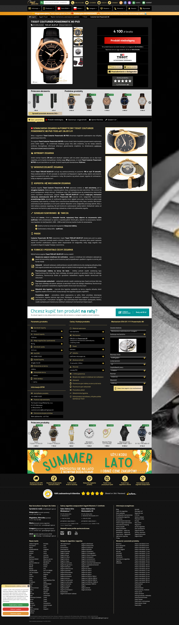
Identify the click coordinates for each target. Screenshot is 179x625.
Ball (30, 555)
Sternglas (46, 589)
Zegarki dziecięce (65, 566)
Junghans (32, 611)
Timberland (46, 595)
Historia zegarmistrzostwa (124, 522)
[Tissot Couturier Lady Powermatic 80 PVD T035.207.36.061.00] (71, 101)
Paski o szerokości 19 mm (142, 566)
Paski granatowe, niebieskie (143, 595)
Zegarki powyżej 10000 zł (88, 584)
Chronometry (64, 547)
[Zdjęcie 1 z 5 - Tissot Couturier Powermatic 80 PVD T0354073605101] (52, 55)
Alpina (31, 547)
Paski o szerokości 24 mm (142, 576)
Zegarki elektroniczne (66, 568)
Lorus (45, 551)
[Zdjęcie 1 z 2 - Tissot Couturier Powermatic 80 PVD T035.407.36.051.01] (126, 140)
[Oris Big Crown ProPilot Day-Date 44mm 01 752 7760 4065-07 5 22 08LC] (142, 432)
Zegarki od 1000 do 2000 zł (89, 578)
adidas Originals (34, 543)
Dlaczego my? (139, 511)
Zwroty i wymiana (140, 532)
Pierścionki (119, 557)
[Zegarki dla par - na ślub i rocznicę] (89, 463)
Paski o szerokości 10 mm (142, 549)
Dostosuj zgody (15, 613)
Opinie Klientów (97, 119)
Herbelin (31, 603)
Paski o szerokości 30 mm (142, 582)
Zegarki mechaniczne (66, 580)
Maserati (46, 557)
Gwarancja (119, 519)
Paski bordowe (139, 588)
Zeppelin (45, 609)
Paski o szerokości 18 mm (142, 565)
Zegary (83, 586)
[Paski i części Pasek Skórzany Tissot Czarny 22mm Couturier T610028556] (53, 101)
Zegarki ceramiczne (66, 563)
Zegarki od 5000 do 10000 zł (89, 582)
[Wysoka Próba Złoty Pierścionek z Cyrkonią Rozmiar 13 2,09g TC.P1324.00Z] (106, 432)
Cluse (30, 578)
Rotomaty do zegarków (123, 559)
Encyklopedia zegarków (123, 517)
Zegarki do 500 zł (86, 574)
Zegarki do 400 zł (86, 572)
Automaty (63, 545)
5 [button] (139, 472)
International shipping (122, 524)
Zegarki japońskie (65, 570)
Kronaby (45, 543)
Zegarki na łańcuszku (66, 582)
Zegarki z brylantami (87, 551)
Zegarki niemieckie (65, 584)
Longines (46, 549)
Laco (44, 545)
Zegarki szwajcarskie (87, 545)
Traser (45, 601)
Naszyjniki (119, 555)
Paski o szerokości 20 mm (142, 568)
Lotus (45, 553)
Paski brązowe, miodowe (142, 589)
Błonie (31, 566)
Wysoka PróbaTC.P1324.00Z (107, 442)
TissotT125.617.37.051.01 (36, 442)
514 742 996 (37, 520)
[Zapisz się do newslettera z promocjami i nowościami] (121, 2)
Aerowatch (32, 545)
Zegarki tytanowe (86, 549)
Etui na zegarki (120, 549)
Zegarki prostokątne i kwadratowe (66, 590)
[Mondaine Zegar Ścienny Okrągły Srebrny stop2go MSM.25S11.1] (89, 432)
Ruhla (45, 578)
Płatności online (139, 519)
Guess (31, 601)
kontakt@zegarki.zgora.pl (49, 509)
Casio (30, 574)
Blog (117, 509)
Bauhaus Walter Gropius (34, 560)
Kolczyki (118, 551)
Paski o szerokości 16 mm (142, 561)
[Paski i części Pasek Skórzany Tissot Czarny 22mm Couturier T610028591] (36, 101)
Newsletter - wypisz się (123, 532)
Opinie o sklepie (139, 517)
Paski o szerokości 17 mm (142, 563)
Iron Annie (32, 605)
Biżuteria (118, 543)
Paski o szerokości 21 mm (142, 570)
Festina (31, 589)
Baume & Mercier (34, 563)
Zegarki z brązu (64, 561)
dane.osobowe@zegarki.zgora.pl (99, 618)
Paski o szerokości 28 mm (142, 580)
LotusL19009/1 (71, 442)
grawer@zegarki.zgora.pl (48, 530)
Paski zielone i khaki (140, 603)
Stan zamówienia (140, 528)
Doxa (30, 586)
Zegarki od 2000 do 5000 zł (89, 580)
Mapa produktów (121, 528)
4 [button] (137, 472)
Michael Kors (47, 561)
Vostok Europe (47, 605)
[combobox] (57, 2)
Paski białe (138, 586)
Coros (31, 580)
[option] (89, 463)
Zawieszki (119, 563)
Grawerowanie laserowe (123, 521)
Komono (31, 613)
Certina (31, 576)
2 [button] (133, 472)
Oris (44, 568)
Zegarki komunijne (140, 534)
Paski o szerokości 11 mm (142, 551)
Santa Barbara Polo (49, 580)
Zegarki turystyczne (87, 547)
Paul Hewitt (46, 572)
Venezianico (46, 603)
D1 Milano (32, 582)
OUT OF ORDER (47, 570)
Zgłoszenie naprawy (122, 536)
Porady (137, 521)
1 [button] (131, 472)
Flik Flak (31, 593)
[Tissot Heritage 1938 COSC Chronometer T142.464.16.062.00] (89, 101)
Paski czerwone (139, 593)
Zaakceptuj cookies (15, 604)
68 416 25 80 (66, 518)
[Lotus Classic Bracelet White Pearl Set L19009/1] (71, 432)
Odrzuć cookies (15, 609)
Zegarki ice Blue (65, 557)
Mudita (45, 565)
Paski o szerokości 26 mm (142, 578)
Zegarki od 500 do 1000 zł (88, 576)
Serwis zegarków (140, 526)
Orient (45, 566)
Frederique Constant (35, 597)
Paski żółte (138, 605)
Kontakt (137, 509)
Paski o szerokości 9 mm (142, 547)
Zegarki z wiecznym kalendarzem (91, 563)
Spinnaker (46, 588)
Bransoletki (119, 547)
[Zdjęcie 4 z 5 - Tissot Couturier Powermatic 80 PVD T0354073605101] (78, 51)
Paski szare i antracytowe (142, 601)
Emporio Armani (34, 588)
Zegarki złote (85, 566)
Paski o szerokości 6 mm (142, 543)
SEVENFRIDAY (47, 584)
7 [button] (143, 472)
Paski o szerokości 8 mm (142, 545)
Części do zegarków (122, 511)
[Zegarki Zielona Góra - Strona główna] (33, 2)
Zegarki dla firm (139, 530)
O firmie (137, 515)
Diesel (31, 584)
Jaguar (31, 607)
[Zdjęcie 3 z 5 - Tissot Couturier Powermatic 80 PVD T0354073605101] (78, 41)
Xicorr (45, 607)
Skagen (45, 586)
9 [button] (147, 472)
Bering (31, 565)
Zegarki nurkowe (65, 586)
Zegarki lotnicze (65, 578)
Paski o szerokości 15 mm (142, 559)
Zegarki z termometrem (88, 561)
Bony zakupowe (120, 545)
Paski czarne (138, 591)
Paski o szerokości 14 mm (142, 557)
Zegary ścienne (85, 588)
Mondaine (46, 563)
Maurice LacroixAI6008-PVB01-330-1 (124, 442)
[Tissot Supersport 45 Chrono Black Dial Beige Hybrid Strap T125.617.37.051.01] (36, 432)
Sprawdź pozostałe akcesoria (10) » (45, 113)
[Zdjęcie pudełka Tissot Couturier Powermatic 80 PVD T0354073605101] (78, 62)
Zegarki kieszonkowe (66, 572)
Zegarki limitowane (66, 576)
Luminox (45, 555)
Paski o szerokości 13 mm (142, 555)
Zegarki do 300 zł (86, 570)
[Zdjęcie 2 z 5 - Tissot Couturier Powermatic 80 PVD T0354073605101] (78, 31)
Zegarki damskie (65, 551)
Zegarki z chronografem (88, 553)
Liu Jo (45, 547)
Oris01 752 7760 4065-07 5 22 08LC (142, 443)
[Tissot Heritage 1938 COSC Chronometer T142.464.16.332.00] (107, 101)
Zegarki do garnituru (66, 565)
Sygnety (118, 561)
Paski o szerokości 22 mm (142, 572)
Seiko (45, 582)
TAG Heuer (46, 593)
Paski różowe (139, 599)
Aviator (31, 553)
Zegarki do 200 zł (86, 568)
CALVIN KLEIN (33, 570)
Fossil (31, 595)
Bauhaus (31, 557)
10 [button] (149, 472)
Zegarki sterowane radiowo (68, 593)
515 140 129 (37, 514)
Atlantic (31, 551)
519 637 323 (37, 525)
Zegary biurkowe (86, 589)
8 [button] (145, 472)
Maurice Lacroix (48, 559)
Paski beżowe (139, 584)
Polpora (45, 574)
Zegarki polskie (64, 588)
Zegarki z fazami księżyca (88, 555)
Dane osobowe (120, 513)
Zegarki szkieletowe (87, 543)
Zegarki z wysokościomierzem (90, 565)
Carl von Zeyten (33, 572)
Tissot (45, 599)
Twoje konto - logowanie (123, 534)
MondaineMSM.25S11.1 (89, 442)
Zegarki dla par (64, 555)
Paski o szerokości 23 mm (142, 574)
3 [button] (135, 472)
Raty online (138, 522)
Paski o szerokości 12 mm (142, 553)
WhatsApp (38, 536)
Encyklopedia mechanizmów (124, 515)
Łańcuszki (119, 553)
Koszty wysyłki (120, 526)
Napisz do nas (139, 513)
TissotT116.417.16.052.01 (53, 442)
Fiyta (30, 591)
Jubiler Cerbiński (34, 609)
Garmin (31, 599)
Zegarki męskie (64, 553)
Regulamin (138, 524)
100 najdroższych (65, 543)
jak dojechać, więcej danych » (68, 521)
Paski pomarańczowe (141, 597)
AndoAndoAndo (33, 549)
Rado (44, 576)
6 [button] (141, 472)
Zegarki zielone (64, 559)
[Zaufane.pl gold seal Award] (47, 494)
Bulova (31, 568)
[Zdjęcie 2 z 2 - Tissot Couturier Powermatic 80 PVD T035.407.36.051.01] (126, 173)
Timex (45, 597)
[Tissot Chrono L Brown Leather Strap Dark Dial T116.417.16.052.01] (53, 432)
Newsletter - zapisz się (123, 530)
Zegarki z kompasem (87, 557)
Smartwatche (64, 549)
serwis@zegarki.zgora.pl (48, 525)
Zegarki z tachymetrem (88, 559)
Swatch (45, 591)
